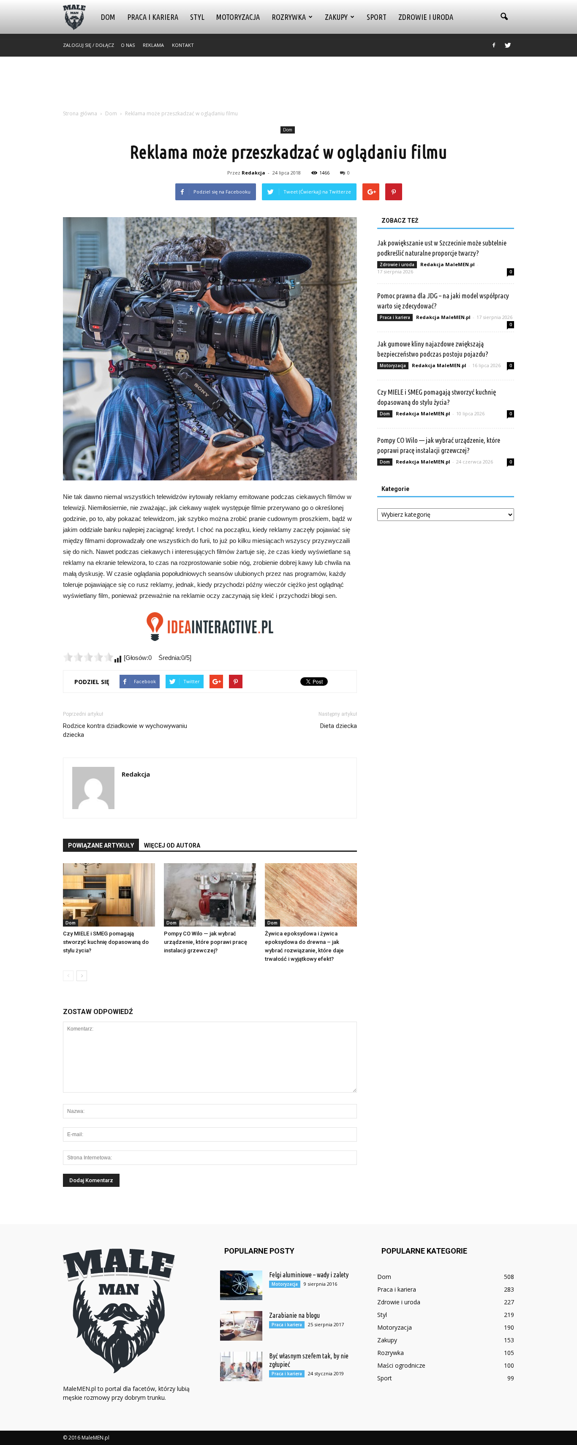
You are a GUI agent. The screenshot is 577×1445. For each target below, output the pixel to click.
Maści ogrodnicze (401, 1365)
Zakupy (336, 17)
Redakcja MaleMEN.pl (447, 264)
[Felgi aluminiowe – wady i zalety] (241, 1285)
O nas (128, 45)
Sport (376, 17)
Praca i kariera (152, 17)
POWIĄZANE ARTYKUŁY (101, 845)
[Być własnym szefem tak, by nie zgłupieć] (241, 1366)
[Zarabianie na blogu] (241, 1326)
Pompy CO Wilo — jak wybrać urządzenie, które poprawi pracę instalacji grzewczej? (205, 942)
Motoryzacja (238, 17)
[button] (504, 17)
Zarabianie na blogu (294, 1315)
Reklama (153, 45)
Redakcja (253, 172)
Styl (197, 17)
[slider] (88, 657)
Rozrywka (289, 17)
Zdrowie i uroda (425, 17)
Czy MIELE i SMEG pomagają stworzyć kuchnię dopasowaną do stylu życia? (106, 942)
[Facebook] (493, 45)
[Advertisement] (288, 86)
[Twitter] (507, 45)
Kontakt (183, 45)
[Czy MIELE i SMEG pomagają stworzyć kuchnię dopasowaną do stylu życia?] (109, 895)
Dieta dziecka (338, 726)
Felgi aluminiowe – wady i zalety (308, 1275)
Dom (108, 17)
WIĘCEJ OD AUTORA (172, 845)
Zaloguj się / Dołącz (88, 45)
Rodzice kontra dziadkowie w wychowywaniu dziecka (125, 730)
